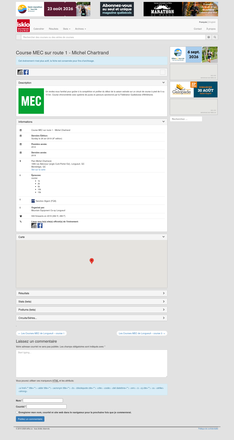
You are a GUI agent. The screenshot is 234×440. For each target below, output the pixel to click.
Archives (79, 28)
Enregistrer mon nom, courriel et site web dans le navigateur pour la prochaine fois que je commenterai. (75, 412)
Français (203, 22)
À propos (211, 28)
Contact (198, 28)
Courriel (21, 406)
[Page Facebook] (26, 71)
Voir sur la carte (38, 169)
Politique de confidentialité (208, 428)
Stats (66, 28)
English (212, 22)
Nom (19, 400)
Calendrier (39, 28)
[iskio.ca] (23, 23)
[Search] (215, 37)
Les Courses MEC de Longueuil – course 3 (142, 333)
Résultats (53, 28)
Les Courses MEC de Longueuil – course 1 (41, 333)
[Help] (209, 37)
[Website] (20, 71)
